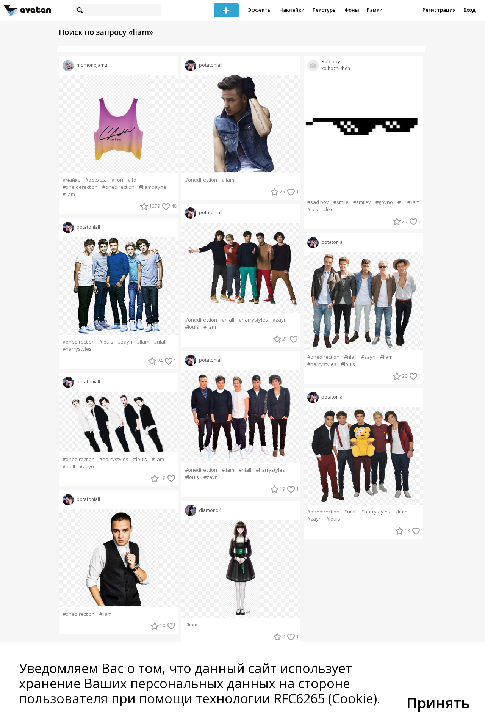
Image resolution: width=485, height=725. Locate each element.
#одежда (96, 179)
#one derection (80, 187)
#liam (69, 194)
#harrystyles (77, 349)
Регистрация (439, 9)
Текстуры (324, 9)
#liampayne (152, 187)
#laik (312, 209)
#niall (160, 341)
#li (400, 202)
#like (328, 209)
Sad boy (330, 61)
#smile (341, 202)
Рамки (375, 9)
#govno (384, 202)
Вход (469, 9)
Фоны (351, 9)
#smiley (362, 202)
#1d (132, 179)
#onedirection (118, 187)
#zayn (125, 341)
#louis (106, 341)
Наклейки (292, 9)
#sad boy (318, 202)
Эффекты (260, 9)
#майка (72, 179)
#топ (117, 179)
